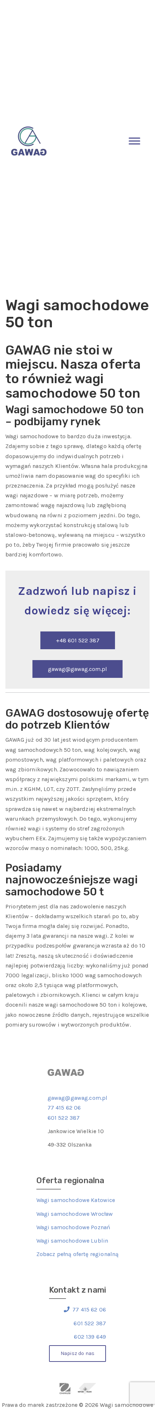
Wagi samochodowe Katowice (75, 1200)
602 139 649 (90, 1336)
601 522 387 (64, 1117)
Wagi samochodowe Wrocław (74, 1213)
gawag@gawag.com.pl (77, 669)
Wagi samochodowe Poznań (73, 1227)
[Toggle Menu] (134, 140)
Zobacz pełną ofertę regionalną (77, 1254)
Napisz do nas (77, 1353)
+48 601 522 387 (77, 640)
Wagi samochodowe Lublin (72, 1240)
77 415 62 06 (64, 1107)
